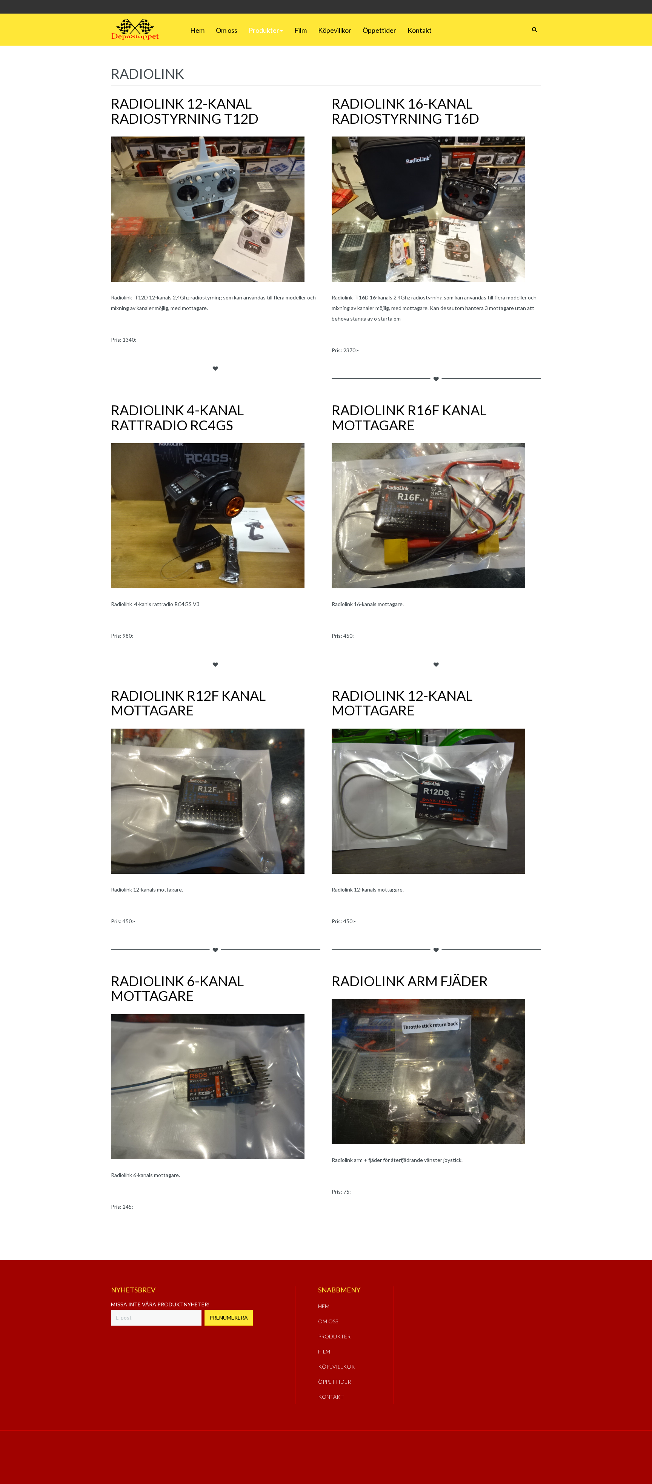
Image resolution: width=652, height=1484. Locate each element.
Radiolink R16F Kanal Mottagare (409, 417)
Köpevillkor (334, 30)
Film (300, 30)
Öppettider (379, 30)
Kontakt (420, 30)
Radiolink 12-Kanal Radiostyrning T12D (184, 111)
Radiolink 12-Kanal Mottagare (402, 703)
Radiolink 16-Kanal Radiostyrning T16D (405, 111)
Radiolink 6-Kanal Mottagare (177, 988)
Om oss (226, 30)
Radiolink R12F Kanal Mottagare (188, 703)
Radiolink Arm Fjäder (410, 981)
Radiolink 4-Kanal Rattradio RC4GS (177, 417)
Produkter (264, 30)
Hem (197, 30)
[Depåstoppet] (135, 29)
